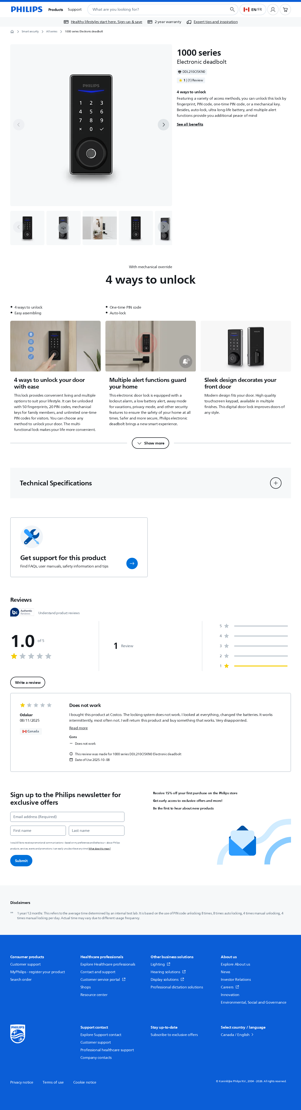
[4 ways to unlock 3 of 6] (100, 228)
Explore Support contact (100, 1035)
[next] (163, 124)
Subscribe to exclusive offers (174, 1035)
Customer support (25, 964)
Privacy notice (21, 1082)
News (225, 972)
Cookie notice (84, 1082)
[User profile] (273, 9)
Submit (21, 860)
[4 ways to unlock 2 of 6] (63, 228)
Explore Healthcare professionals (107, 964)
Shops (85, 987)
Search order (21, 980)
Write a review (28, 682)
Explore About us (235, 964)
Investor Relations (236, 980)
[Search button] (232, 9)
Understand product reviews (59, 613)
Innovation (230, 995)
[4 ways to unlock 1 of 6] (27, 228)
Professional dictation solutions (177, 987)
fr (260, 9)
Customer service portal (100, 980)
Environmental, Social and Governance (253, 1002)
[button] (63, 228)
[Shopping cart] (285, 9)
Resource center (94, 995)
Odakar (26, 715)
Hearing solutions (165, 972)
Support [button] (75, 9)
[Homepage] (26, 9)
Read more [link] (78, 728)
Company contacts (96, 1058)
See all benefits (190, 124)
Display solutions (164, 980)
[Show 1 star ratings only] (254, 666)
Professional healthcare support (107, 1050)
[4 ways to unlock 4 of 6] (136, 228)
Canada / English (235, 1035)
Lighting (158, 964)
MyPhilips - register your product (37, 972)
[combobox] (151, 9)
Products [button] (55, 9)
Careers (227, 987)
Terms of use (53, 1082)
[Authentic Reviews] (22, 612)
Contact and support (97, 972)
